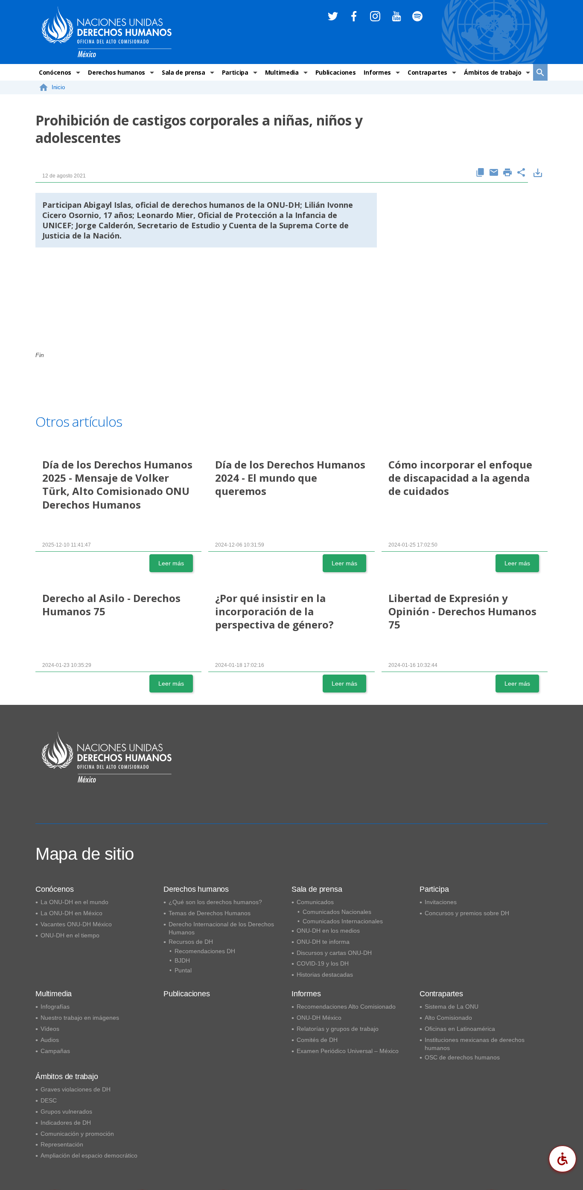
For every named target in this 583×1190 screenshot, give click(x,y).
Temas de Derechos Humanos (210, 913)
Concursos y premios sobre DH (467, 913)
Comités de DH (317, 1039)
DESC (49, 1100)
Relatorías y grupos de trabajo (338, 1028)
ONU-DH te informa (323, 941)
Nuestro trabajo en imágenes (80, 1017)
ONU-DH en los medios (328, 930)
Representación (62, 1144)
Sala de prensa (183, 72)
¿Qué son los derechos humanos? (215, 902)
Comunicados (315, 902)
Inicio (58, 87)
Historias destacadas (325, 974)
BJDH (182, 960)
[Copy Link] (480, 173)
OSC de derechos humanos (462, 1057)
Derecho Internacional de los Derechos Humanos (221, 928)
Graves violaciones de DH (76, 1089)
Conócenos (55, 72)
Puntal (183, 970)
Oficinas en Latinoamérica (460, 1028)
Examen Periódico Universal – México (348, 1050)
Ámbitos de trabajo (492, 72)
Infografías (55, 1006)
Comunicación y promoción (77, 1133)
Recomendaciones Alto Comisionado (346, 1006)
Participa (235, 72)
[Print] (507, 173)
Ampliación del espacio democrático (89, 1155)
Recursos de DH (191, 941)
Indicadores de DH (66, 1122)
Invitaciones (441, 902)
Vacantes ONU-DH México (76, 924)
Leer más (171, 563)
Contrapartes (427, 72)
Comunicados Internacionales (343, 921)
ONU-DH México (319, 1017)
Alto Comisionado (448, 1017)
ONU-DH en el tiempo (70, 935)
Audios (50, 1039)
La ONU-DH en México (71, 913)
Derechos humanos (116, 72)
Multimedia (282, 72)
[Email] (494, 173)
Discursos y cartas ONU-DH (334, 952)
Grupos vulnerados (66, 1111)
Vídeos (50, 1028)
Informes (377, 72)
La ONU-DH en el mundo (74, 902)
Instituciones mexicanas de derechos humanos (475, 1043)
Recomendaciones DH (205, 951)
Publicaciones (335, 72)
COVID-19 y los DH (323, 963)
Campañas (55, 1050)
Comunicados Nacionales (337, 911)
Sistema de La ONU (451, 1006)
